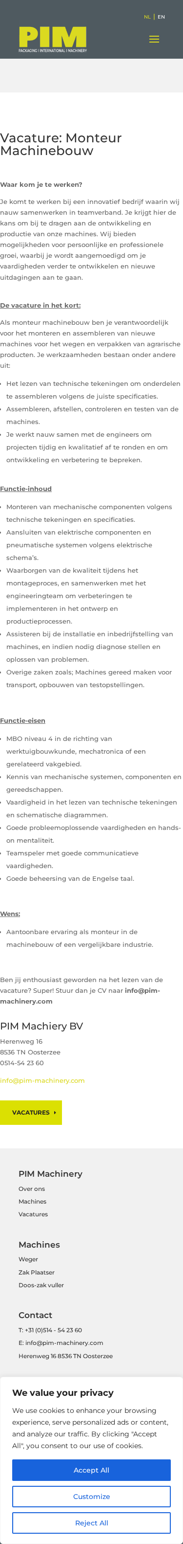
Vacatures (31, 1112)
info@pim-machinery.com (42, 1080)
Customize (91, 1496)
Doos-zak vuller (41, 1285)
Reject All (91, 1523)
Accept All (91, 1470)
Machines (32, 1201)
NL (147, 17)
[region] (91, 1460)
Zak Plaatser (37, 1272)
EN (161, 17)
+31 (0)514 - (40, 1330)
